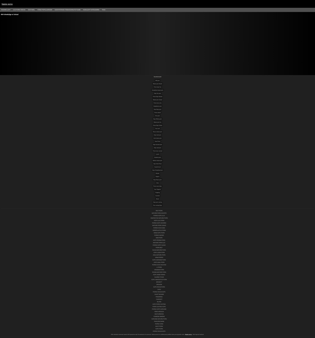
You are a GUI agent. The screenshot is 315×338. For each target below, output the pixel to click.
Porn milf (157, 128)
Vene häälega (159, 311)
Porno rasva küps (157, 186)
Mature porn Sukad (157, 99)
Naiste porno (7, 4)
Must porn (159, 326)
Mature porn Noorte (157, 83)
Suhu (157, 183)
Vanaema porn (157, 157)
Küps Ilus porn (157, 93)
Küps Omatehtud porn (157, 170)
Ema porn (157, 115)
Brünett (157, 173)
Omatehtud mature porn (157, 90)
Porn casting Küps (157, 205)
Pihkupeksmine (159, 321)
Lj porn (157, 154)
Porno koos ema (157, 103)
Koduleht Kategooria (91, 9)
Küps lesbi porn (157, 135)
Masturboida (159, 314)
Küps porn (159, 328)
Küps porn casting (157, 202)
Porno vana (159, 324)
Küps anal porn (157, 147)
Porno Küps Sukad (157, 125)
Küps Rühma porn (157, 119)
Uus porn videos (19, 9)
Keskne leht (5, 9)
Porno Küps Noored (157, 96)
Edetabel (31, 9)
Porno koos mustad (157, 151)
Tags (103, 9)
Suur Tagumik (157, 189)
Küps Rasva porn (157, 179)
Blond (157, 199)
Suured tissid (157, 167)
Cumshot (157, 195)
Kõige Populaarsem (44, 9)
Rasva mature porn (157, 131)
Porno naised (157, 112)
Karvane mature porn (159, 319)
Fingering (157, 192)
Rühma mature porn (157, 160)
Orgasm (157, 176)
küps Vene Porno (157, 163)
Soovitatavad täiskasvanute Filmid (68, 9)
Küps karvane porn (157, 144)
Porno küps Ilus (157, 87)
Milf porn (157, 80)
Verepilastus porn (157, 106)
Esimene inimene (159, 316)
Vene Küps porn (157, 109)
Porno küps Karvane (159, 309)
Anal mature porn (157, 138)
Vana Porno (157, 141)
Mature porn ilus (157, 122)
